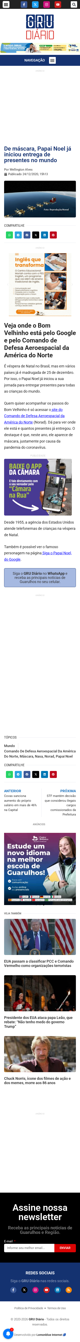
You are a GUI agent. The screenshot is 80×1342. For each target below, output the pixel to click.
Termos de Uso (56, 1308)
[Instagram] (46, 4)
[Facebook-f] (24, 4)
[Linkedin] (58, 1290)
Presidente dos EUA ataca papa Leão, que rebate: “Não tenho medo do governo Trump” (38, 1022)
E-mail (9, 1241)
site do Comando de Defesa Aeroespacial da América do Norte (34, 415)
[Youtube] (58, 4)
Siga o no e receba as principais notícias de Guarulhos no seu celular (40, 577)
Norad (49, 756)
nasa (39, 756)
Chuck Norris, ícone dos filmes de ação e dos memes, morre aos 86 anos (37, 1080)
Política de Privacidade (28, 1308)
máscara (26, 756)
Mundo (9, 746)
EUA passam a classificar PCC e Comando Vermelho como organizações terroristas (39, 963)
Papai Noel (64, 756)
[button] (6, 4)
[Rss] (69, 1290)
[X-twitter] (35, 4)
